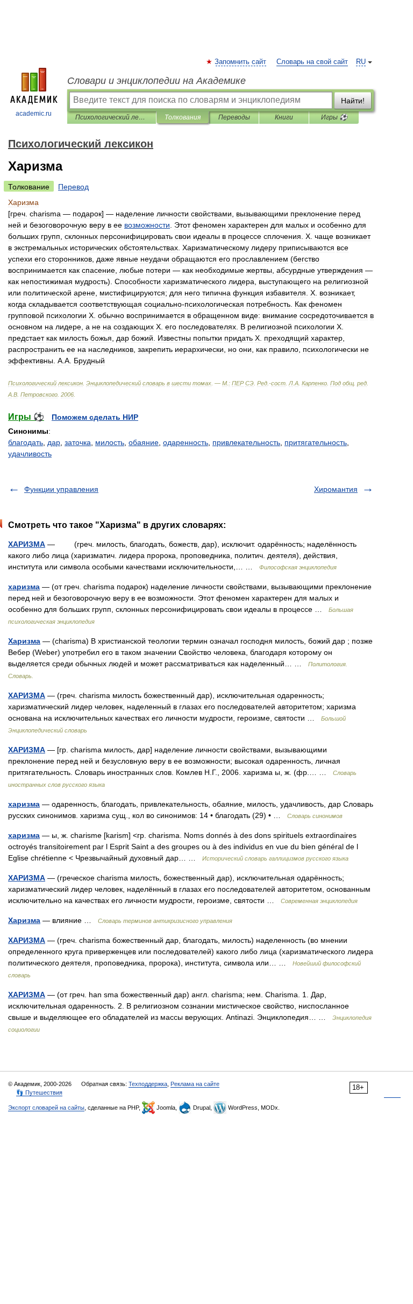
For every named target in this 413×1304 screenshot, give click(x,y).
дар (53, 442)
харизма (24, 586)
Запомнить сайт (241, 62)
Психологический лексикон (111, 117)
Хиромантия (336, 489)
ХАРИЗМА (26, 544)
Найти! (353, 100)
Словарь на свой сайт (312, 62)
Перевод (73, 186)
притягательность (315, 442)
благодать (25, 442)
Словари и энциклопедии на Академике (156, 80)
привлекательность (246, 442)
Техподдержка (148, 1084)
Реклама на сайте (194, 1084)
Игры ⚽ (334, 117)
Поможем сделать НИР (95, 417)
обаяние (144, 442)
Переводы (234, 117)
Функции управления (61, 489)
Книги (284, 117)
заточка (78, 442)
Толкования (183, 117)
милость (109, 442)
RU (361, 62)
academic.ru (34, 113)
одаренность (185, 442)
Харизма (24, 641)
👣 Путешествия (39, 1092)
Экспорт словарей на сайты (46, 1107)
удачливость (30, 453)
